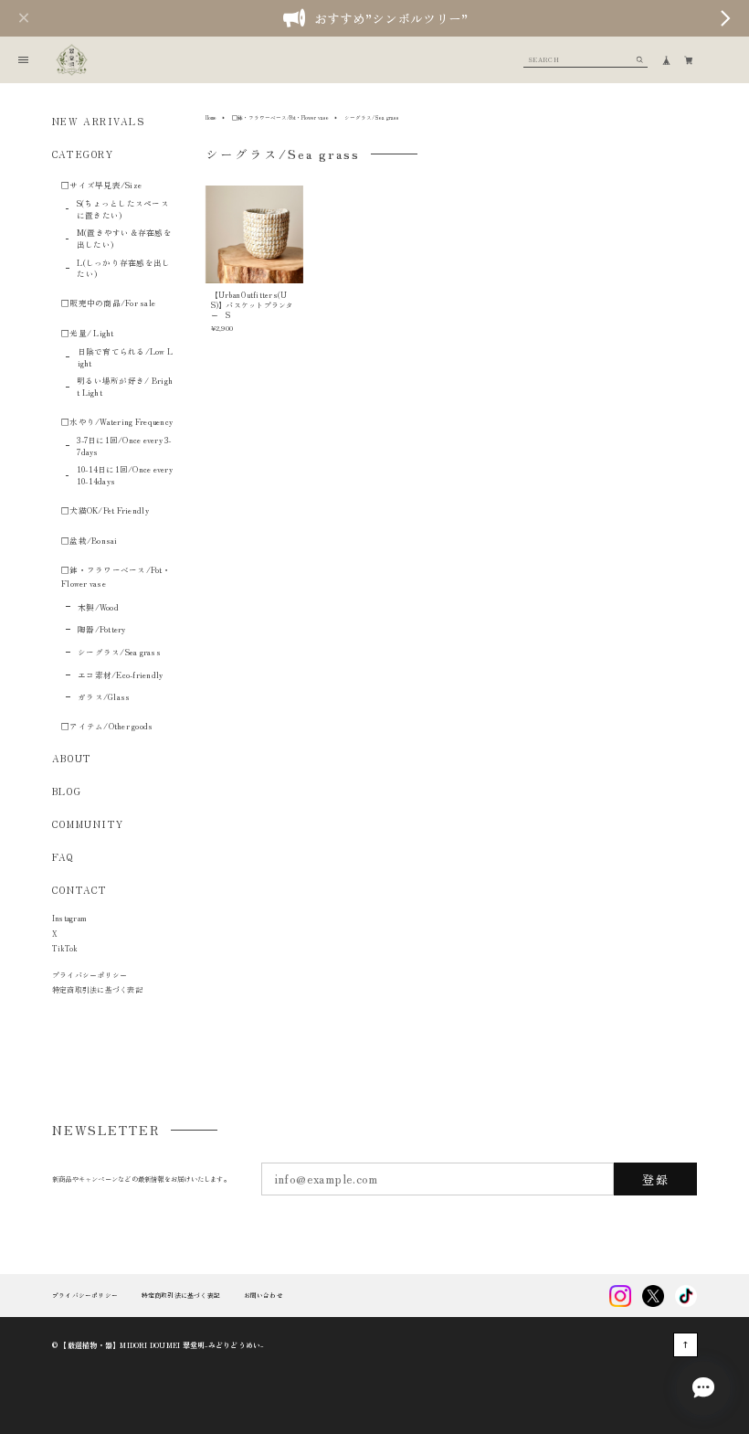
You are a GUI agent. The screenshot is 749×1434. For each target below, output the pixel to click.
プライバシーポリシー (89, 975)
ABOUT (72, 758)
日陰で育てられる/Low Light (126, 356)
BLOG (66, 791)
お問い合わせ (263, 1295)
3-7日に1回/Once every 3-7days (124, 445)
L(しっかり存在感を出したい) (123, 268)
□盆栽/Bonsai (89, 540)
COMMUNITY (88, 824)
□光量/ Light (87, 332)
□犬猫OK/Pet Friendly (105, 510)
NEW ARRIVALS (98, 121)
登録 (655, 1179)
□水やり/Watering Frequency (117, 421)
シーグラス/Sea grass (119, 651)
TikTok (64, 948)
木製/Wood (98, 606)
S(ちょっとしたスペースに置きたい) (123, 208)
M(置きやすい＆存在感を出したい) (124, 238)
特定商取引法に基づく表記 (97, 989)
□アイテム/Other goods (107, 725)
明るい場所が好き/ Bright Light (125, 386)
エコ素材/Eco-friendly (120, 674)
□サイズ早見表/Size (101, 184)
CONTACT (80, 890)
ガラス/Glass (104, 696)
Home (211, 117)
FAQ (63, 857)
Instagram (69, 918)
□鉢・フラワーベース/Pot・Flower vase (280, 117)
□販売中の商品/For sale (108, 302)
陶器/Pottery (101, 628)
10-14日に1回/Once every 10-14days (125, 474)
